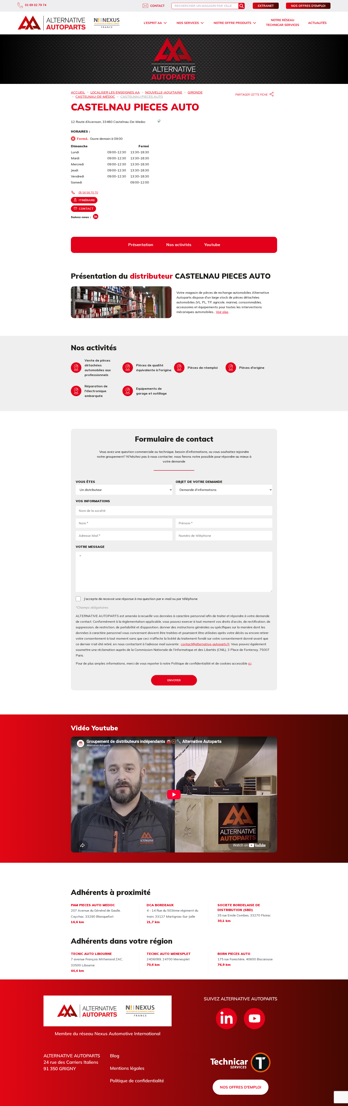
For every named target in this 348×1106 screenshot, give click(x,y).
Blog (114, 1056)
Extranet (266, 6)
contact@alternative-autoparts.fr (205, 644)
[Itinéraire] (217, 121)
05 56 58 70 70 (88, 192)
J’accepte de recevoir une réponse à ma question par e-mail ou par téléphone (141, 599)
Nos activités (178, 244)
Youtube (212, 244)
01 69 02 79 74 (35, 5)
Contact (157, 6)
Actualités (317, 23)
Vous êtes (85, 482)
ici (249, 663)
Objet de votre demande (199, 482)
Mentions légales (127, 1068)
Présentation (140, 244)
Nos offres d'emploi (308, 6)
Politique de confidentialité (137, 1080)
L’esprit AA (153, 23)
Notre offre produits (232, 23)
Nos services (188, 23)
